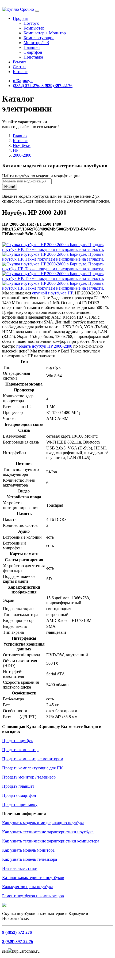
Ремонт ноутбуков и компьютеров (33, 896)
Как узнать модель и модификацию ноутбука (43, 822)
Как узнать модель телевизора (29, 859)
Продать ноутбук (17, 740)
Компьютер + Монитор (45, 33)
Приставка (33, 57)
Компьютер (34, 28)
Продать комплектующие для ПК (32, 768)
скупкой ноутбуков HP (52, 293)
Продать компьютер (20, 749)
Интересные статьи (19, 868)
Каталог (20, 71)
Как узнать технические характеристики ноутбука (48, 832)
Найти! (9, 187)
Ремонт (19, 62)
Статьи (19, 66)
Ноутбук (31, 23)
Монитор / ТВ (36, 42)
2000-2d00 (22, 155)
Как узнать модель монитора (28, 850)
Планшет (32, 47)
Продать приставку (19, 804)
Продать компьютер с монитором (32, 759)
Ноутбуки (21, 145)
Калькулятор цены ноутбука (27, 886)
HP (15, 150)
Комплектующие (39, 37)
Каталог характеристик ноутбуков (33, 877)
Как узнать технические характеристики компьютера (50, 841)
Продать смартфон (19, 795)
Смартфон (33, 52)
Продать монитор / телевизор (29, 777)
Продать (20, 18)
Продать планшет (18, 786)
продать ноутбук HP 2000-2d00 (44, 346)
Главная (20, 136)
